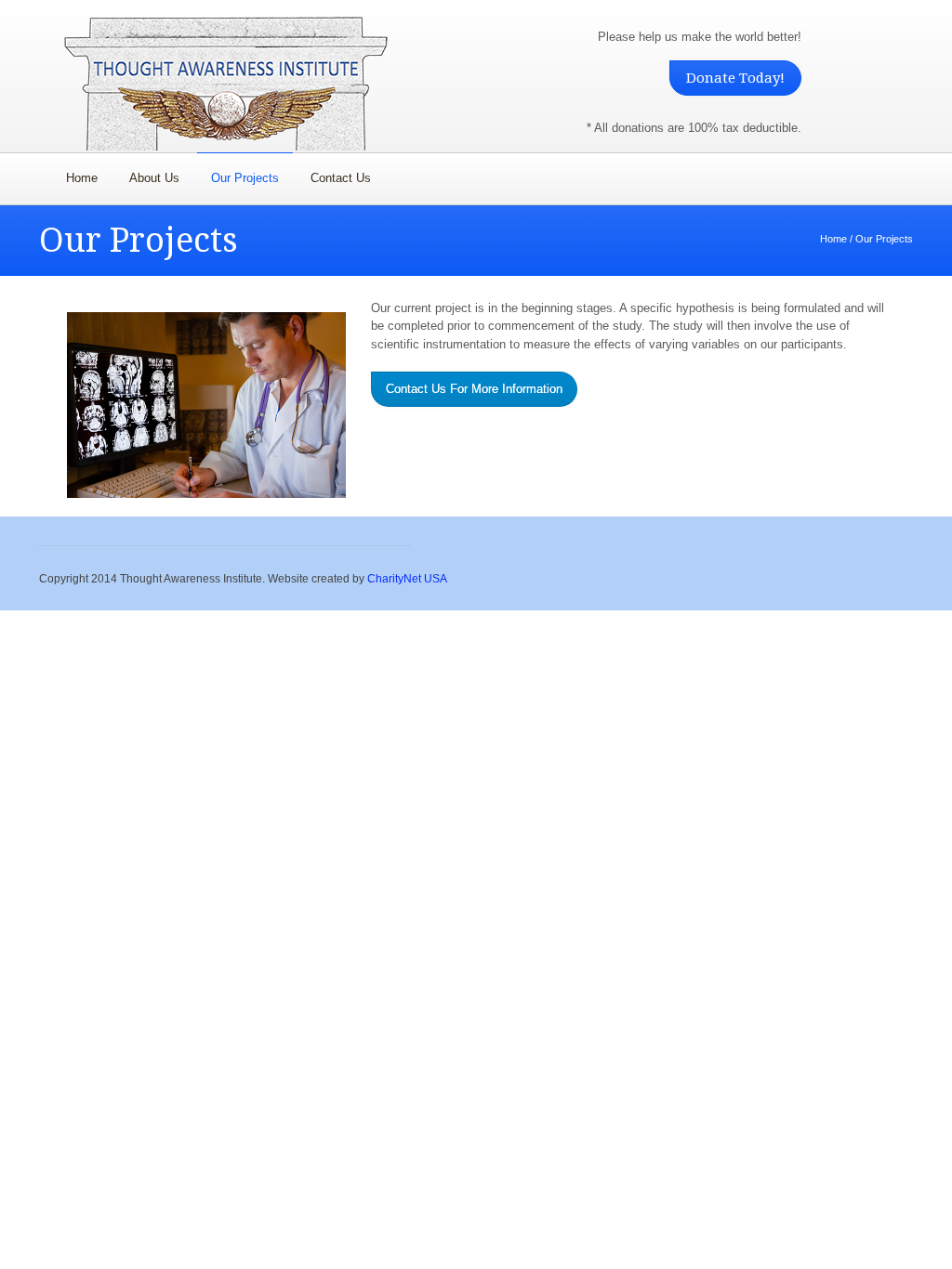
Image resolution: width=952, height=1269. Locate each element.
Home (82, 178)
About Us (154, 178)
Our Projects (245, 178)
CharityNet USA (407, 578)
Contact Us (341, 178)
